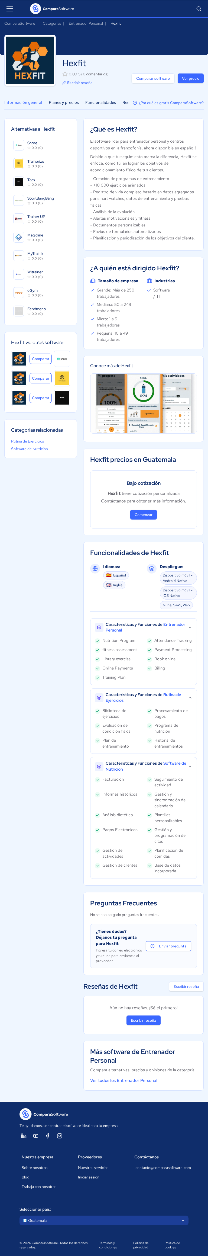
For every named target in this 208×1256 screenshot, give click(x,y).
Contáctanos (146, 1157)
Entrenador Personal (86, 23)
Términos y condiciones (108, 1245)
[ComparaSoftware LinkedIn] (24, 1136)
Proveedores (90, 1157)
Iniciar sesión (88, 1177)
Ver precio (190, 78)
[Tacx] (62, 398)
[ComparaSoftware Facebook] (47, 1136)
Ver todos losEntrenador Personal (123, 1080)
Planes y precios (64, 102)
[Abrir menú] (9, 9)
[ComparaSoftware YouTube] (35, 1136)
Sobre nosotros (34, 1167)
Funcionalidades (100, 102)
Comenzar (143, 514)
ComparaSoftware (19, 23)
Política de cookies (172, 1245)
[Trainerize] (62, 378)
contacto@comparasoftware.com (160, 1167)
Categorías (52, 23)
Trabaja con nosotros (39, 1186)
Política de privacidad (141, 1245)
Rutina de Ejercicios (27, 441)
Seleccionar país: (35, 1209)
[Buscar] (199, 9)
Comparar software (153, 78)
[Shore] (62, 359)
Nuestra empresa (37, 1157)
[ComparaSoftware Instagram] (59, 1136)
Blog (25, 1177)
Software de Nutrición (29, 448)
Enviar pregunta (173, 946)
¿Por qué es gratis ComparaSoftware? (171, 102)
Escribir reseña (80, 82)
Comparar (42, 358)
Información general (23, 102)
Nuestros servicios (93, 1167)
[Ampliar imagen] (143, 403)
